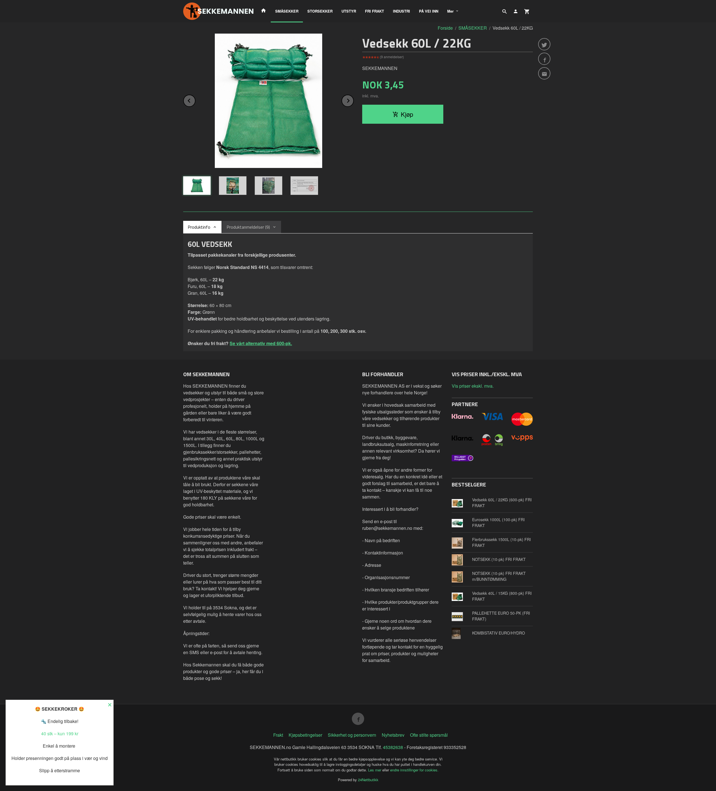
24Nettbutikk (368, 779)
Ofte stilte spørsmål (429, 735)
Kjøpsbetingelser (305, 735)
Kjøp (407, 114)
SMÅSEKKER (286, 11)
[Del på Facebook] (544, 59)
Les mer (375, 770)
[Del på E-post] (544, 73)
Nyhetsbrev (393, 735)
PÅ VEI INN (428, 11)
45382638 (393, 747)
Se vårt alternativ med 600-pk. (261, 343)
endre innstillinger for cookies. (414, 770)
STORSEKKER (320, 11)
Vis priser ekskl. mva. (473, 386)
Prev (195, 99)
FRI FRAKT (374, 11)
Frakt (278, 735)
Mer (450, 11)
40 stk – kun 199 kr (59, 733)
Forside (445, 28)
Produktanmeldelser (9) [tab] (248, 227)
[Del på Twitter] (544, 44)
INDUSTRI (401, 11)
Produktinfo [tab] (199, 227)
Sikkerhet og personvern (352, 735)
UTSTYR (348, 11)
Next (353, 99)
